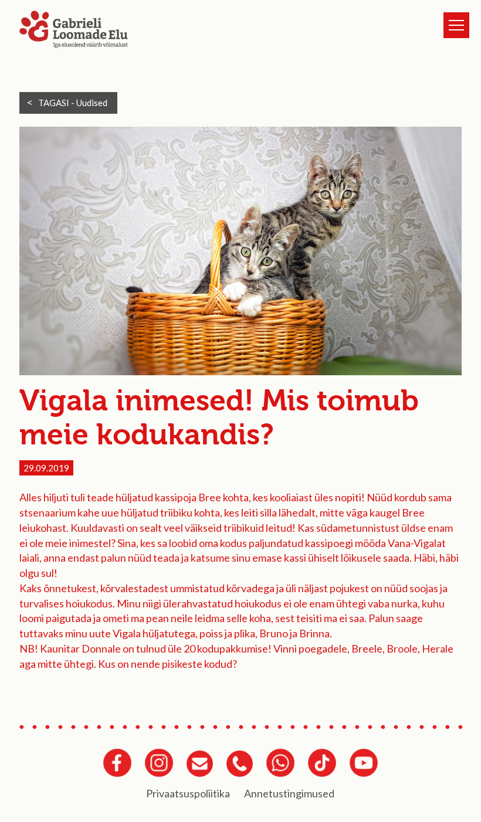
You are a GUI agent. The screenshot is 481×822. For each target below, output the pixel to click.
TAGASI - (72, 102)
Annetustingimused (289, 793)
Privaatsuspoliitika (188, 793)
